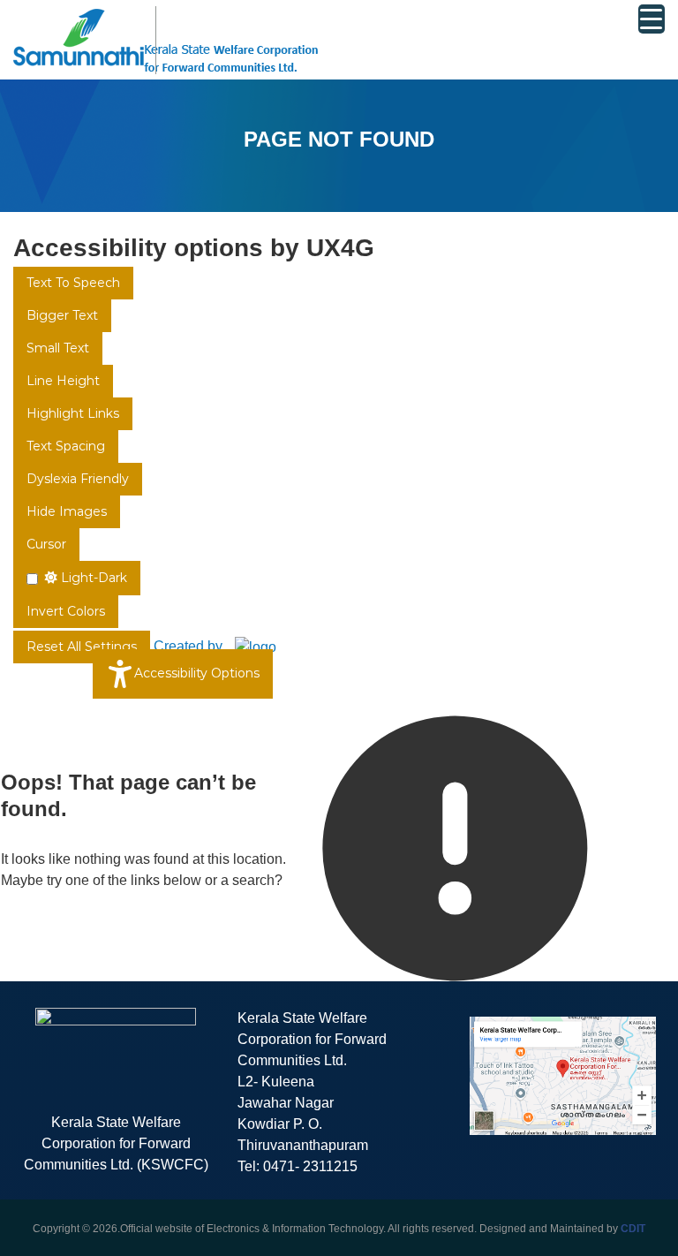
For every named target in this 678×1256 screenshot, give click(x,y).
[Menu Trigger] (651, 19)
